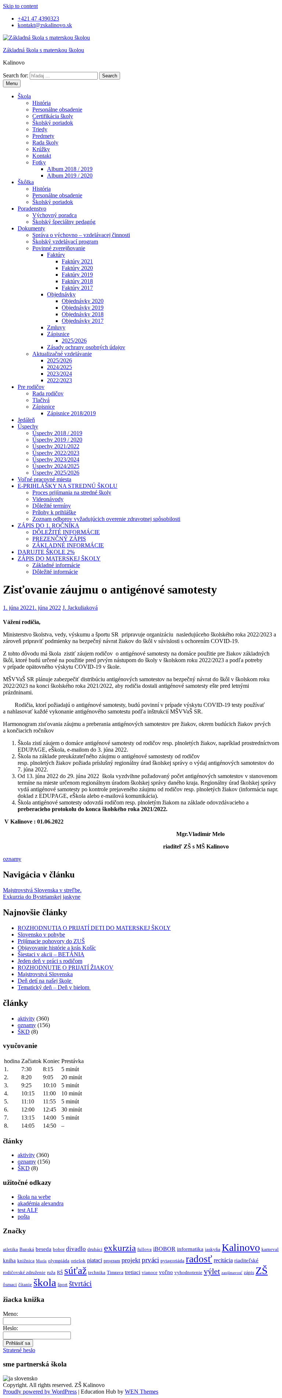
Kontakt (41, 156)
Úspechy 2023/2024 (55, 459)
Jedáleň (26, 420)
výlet (212, 1271)
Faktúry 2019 (77, 274)
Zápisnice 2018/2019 (71, 413)
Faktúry (56, 255)
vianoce (150, 1272)
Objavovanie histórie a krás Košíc (57, 948)
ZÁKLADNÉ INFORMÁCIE (68, 545)
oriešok (78, 1260)
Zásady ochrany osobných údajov (86, 347)
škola (44, 1282)
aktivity (26, 1018)
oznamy (12, 859)
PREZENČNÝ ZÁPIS (59, 539)
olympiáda (58, 1260)
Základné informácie (56, 565)
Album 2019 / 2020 (70, 175)
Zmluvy (56, 327)
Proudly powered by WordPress (40, 1391)
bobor (59, 1249)
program (112, 1260)
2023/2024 (59, 374)
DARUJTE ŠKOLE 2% (46, 552)
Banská (26, 1249)
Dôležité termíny (51, 506)
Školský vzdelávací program (65, 241)
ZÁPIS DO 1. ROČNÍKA (48, 525)
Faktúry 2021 (77, 261)
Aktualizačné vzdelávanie (62, 354)
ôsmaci (10, 1284)
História (41, 103)
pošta (24, 1216)
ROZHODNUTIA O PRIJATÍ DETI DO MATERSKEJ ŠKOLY (94, 928)
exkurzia (120, 1248)
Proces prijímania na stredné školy (71, 492)
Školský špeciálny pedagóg (63, 222)
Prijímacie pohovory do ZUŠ (51, 941)
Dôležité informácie (55, 572)
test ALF (28, 1210)
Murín (41, 1261)
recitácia (223, 1260)
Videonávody (48, 499)
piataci (94, 1260)
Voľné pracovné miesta (44, 479)
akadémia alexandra (41, 1203)
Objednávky (61, 294)
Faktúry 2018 (77, 281)
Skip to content (20, 6)
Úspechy (28, 426)
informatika (190, 1249)
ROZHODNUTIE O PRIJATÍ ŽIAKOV (65, 967)
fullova (144, 1249)
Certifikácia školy (52, 116)
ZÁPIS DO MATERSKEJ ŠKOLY (59, 558)
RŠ (60, 1272)
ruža (51, 1272)
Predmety (43, 136)
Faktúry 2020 (77, 268)
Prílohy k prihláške (54, 512)
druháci (94, 1249)
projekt (131, 1260)
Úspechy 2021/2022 (55, 446)
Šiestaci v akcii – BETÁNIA (51, 954)
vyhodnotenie (188, 1272)
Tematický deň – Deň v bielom (54, 987)
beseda (43, 1249)
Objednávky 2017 (83, 321)
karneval (270, 1249)
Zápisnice (58, 334)
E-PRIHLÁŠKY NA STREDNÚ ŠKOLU (68, 486)
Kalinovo (241, 1247)
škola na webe (34, 1197)
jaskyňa (212, 1249)
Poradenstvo (32, 208)
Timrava (115, 1272)
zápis (249, 1272)
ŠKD (24, 1032)
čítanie (25, 1284)
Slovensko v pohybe (41, 934)
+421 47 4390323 (38, 18)
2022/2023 (59, 380)
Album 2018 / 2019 (70, 169)
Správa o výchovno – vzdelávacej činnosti (81, 235)
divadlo (76, 1248)
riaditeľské (246, 1260)
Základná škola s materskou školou (43, 50)
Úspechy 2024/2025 (55, 466)
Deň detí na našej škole (45, 981)
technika (96, 1272)
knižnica (26, 1260)
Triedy (39, 129)
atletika (10, 1249)
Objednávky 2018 (83, 314)
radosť (199, 1258)
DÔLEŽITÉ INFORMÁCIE (66, 532)
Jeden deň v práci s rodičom (50, 961)
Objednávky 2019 (83, 307)
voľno (166, 1272)
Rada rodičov (48, 393)
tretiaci (132, 1272)
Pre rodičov (31, 387)
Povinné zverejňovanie (58, 248)
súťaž (75, 1270)
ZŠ (262, 1270)
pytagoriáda (172, 1260)
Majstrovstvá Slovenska (45, 974)
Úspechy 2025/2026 (55, 473)
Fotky (39, 162)
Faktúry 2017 (77, 288)
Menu (12, 83)
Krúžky (41, 149)
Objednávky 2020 (83, 301)
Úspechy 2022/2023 (55, 453)
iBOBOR (164, 1249)
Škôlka (26, 182)
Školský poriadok (52, 123)
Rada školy (45, 142)
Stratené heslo (19, 1350)
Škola (24, 96)
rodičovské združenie (24, 1272)
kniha (9, 1260)
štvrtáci (80, 1284)
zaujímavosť (231, 1273)
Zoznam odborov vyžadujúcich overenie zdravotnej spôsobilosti (106, 519)
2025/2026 (74, 340)
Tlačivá (41, 400)
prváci (150, 1260)
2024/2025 (59, 367)
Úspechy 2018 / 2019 (57, 433)
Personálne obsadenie (57, 109)
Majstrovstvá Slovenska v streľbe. (42, 890)
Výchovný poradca (54, 215)
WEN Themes (141, 1391)
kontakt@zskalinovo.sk (45, 25)
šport (63, 1284)
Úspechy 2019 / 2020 (57, 440)
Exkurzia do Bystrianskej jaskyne (41, 897)
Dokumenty (31, 228)
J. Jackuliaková (80, 608)
